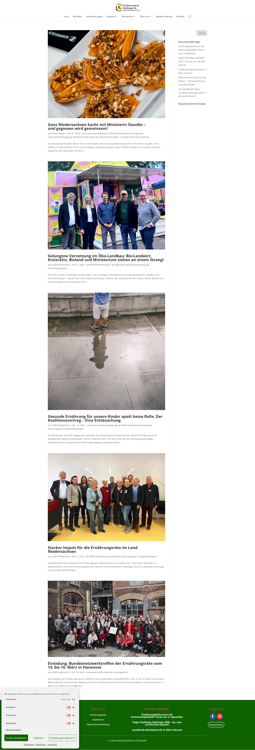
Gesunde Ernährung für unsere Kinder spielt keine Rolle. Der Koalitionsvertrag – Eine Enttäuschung (105, 418)
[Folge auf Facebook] (213, 716)
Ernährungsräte (98, 715)
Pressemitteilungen (109, 137)
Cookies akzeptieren (16, 737)
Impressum (52, 744)
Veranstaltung (142, 137)
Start (66, 17)
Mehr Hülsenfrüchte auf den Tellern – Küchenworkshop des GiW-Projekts (192, 81)
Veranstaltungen (94, 17)
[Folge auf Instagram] (220, 716)
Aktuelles (77, 17)
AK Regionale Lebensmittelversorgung (130, 264)
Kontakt (180, 17)
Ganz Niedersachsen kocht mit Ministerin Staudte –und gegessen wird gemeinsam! (97, 126)
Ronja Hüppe (58, 133)
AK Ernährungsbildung (93, 133)
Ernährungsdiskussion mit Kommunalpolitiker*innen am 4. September (191, 50)
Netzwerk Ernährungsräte (85, 137)
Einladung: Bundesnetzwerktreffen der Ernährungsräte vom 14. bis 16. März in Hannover (105, 665)
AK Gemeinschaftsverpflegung (102, 425)
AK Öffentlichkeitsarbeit (117, 133)
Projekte (111, 17)
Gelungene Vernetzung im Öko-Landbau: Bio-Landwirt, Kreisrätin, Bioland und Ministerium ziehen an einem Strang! (106, 257)
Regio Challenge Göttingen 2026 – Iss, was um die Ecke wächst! (191, 61)
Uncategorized (127, 137)
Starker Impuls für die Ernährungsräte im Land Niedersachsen (93, 549)
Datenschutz (29, 744)
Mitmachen (127, 17)
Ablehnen (38, 737)
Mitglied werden (164, 17)
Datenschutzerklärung (97, 724)
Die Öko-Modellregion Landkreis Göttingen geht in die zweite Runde (192, 93)
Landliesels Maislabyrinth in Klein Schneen (157, 730)
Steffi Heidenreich (61, 264)
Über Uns (144, 17)
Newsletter (216, 724)
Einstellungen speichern (62, 737)
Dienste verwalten (13, 729)
